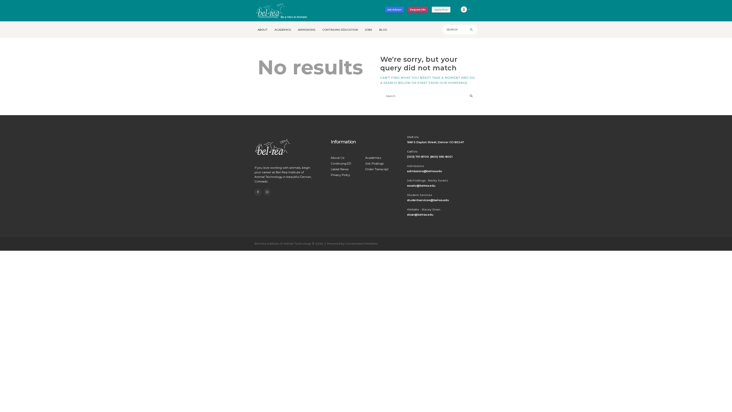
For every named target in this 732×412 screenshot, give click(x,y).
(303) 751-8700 (418, 156)
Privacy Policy (340, 175)
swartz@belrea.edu (421, 185)
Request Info (418, 9)
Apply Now (441, 9)
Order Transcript (376, 169)
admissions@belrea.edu (424, 171)
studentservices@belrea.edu (428, 200)
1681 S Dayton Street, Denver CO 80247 (435, 142)
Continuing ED (341, 163)
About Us (337, 158)
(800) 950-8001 (441, 156)
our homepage (453, 83)
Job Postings (374, 163)
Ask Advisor (394, 9)
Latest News (339, 169)
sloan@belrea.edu (420, 214)
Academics (373, 158)
